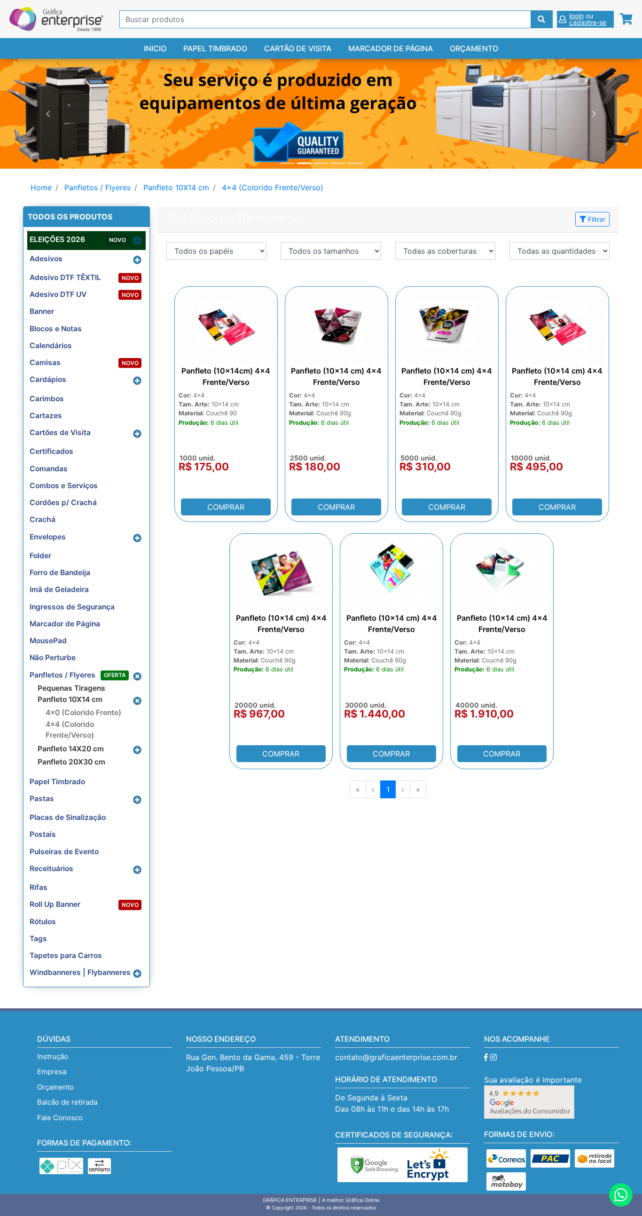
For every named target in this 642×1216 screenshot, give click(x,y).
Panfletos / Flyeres (97, 187)
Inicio (155, 48)
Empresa (51, 1071)
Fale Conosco (60, 1117)
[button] (48, 114)
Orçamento (474, 48)
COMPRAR (225, 507)
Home (41, 187)
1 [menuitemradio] (388, 789)
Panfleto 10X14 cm (176, 187)
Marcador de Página (390, 48)
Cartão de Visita (297, 48)
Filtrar (595, 219)
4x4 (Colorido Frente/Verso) (272, 187)
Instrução (52, 1056)
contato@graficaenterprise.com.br (396, 1057)
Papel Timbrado (215, 48)
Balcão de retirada (67, 1102)
